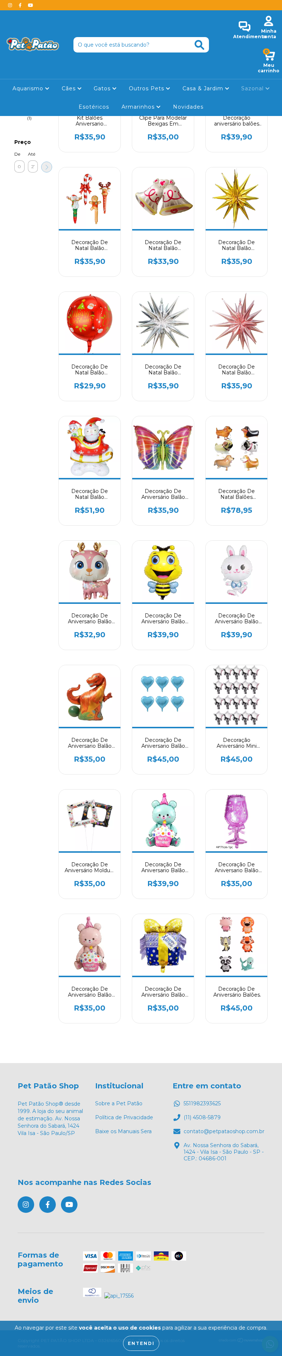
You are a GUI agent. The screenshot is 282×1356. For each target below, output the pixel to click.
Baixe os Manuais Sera (123, 1131)
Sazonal (253, 88)
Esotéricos (94, 107)
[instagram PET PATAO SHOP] (11, 5)
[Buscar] (199, 45)
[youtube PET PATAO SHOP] (30, 5)
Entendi (141, 1343)
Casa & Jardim (203, 88)
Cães (69, 88)
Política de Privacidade (124, 1117)
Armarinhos (139, 107)
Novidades (188, 107)
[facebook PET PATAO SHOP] (21, 5)
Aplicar (46, 167)
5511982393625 (202, 1103)
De (17, 154)
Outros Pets (147, 88)
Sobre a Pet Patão (118, 1103)
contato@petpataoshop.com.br (224, 1131)
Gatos (103, 88)
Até (31, 154)
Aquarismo (28, 88)
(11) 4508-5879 (202, 1117)
